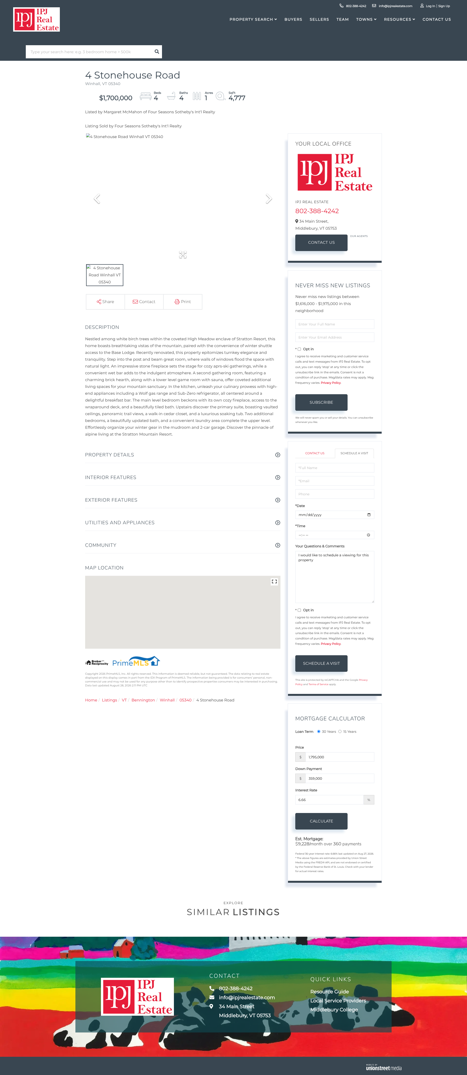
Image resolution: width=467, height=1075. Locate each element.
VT (124, 700)
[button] (157, 51)
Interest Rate (306, 790)
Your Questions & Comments (319, 546)
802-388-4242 (355, 6)
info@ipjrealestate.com (395, 6)
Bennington (143, 700)
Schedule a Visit (354, 453)
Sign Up (444, 6)
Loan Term (304, 731)
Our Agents (359, 236)
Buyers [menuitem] (294, 19)
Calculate (321, 821)
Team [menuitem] (343, 19)
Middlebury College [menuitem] (334, 1010)
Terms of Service (319, 684)
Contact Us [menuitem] (437, 19)
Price (299, 747)
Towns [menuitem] (364, 19)
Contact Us (321, 242)
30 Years (329, 731)
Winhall (167, 700)
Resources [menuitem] (397, 19)
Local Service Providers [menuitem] (338, 1001)
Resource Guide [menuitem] (329, 992)
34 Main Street (244, 1011)
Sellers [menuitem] (319, 19)
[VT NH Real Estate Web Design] (384, 1067)
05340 (186, 700)
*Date (300, 506)
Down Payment (308, 769)
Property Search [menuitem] (251, 19)
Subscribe (321, 402)
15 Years (349, 731)
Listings (109, 700)
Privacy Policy (331, 383)
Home (91, 700)
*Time (300, 526)
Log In (430, 6)
